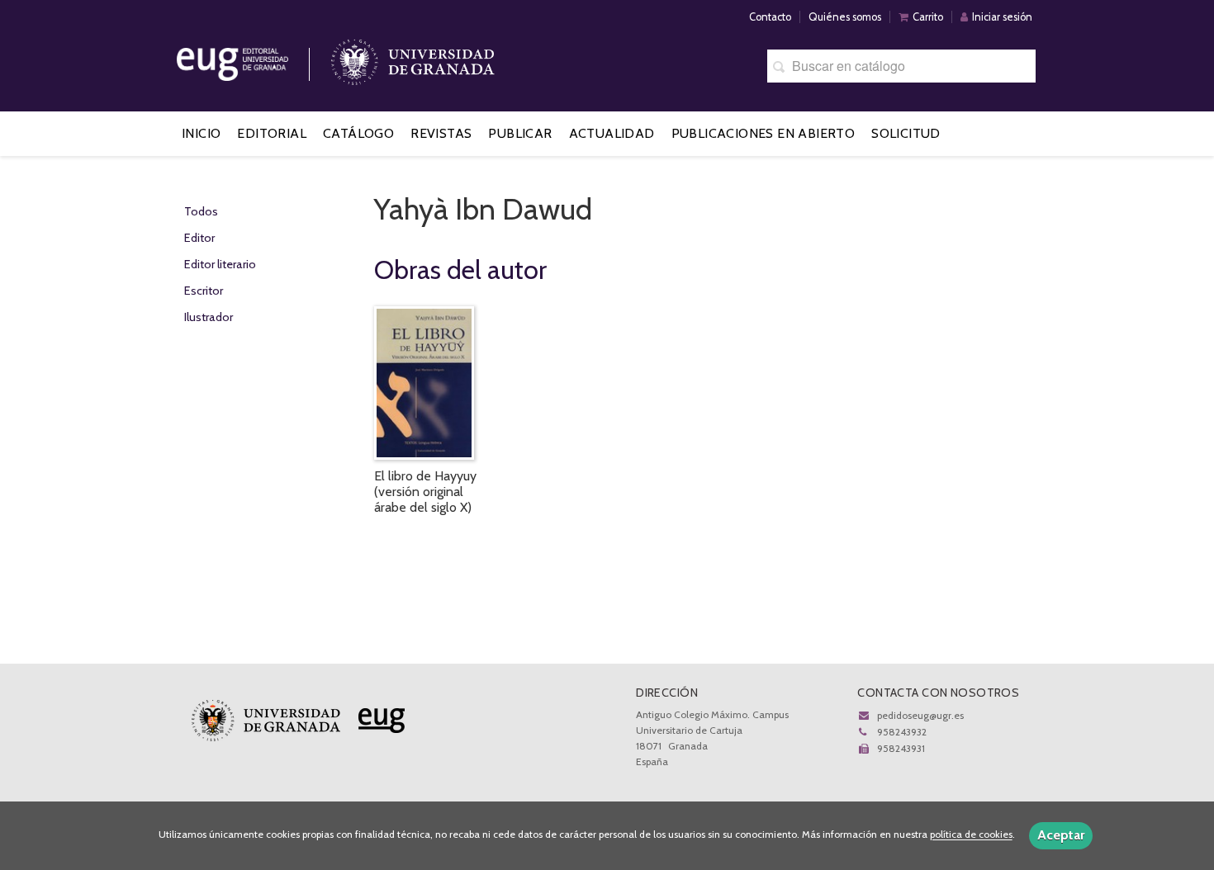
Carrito (928, 17)
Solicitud (906, 133)
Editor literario (220, 264)
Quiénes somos (845, 17)
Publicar (520, 133)
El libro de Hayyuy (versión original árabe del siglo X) (425, 491)
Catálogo (358, 133)
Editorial (271, 133)
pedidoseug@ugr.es (920, 715)
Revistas (441, 133)
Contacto (770, 17)
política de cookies (971, 835)
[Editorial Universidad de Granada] (253, 58)
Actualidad (612, 133)
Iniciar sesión (1002, 17)
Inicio (201, 133)
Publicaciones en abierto (763, 133)
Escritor (203, 290)
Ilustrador (208, 317)
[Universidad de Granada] (413, 58)
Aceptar (1060, 835)
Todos (201, 211)
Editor (199, 237)
